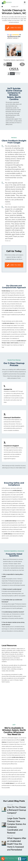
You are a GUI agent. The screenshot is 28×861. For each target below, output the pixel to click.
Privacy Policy (12, 858)
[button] (24, 2)
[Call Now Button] (3, 859)
